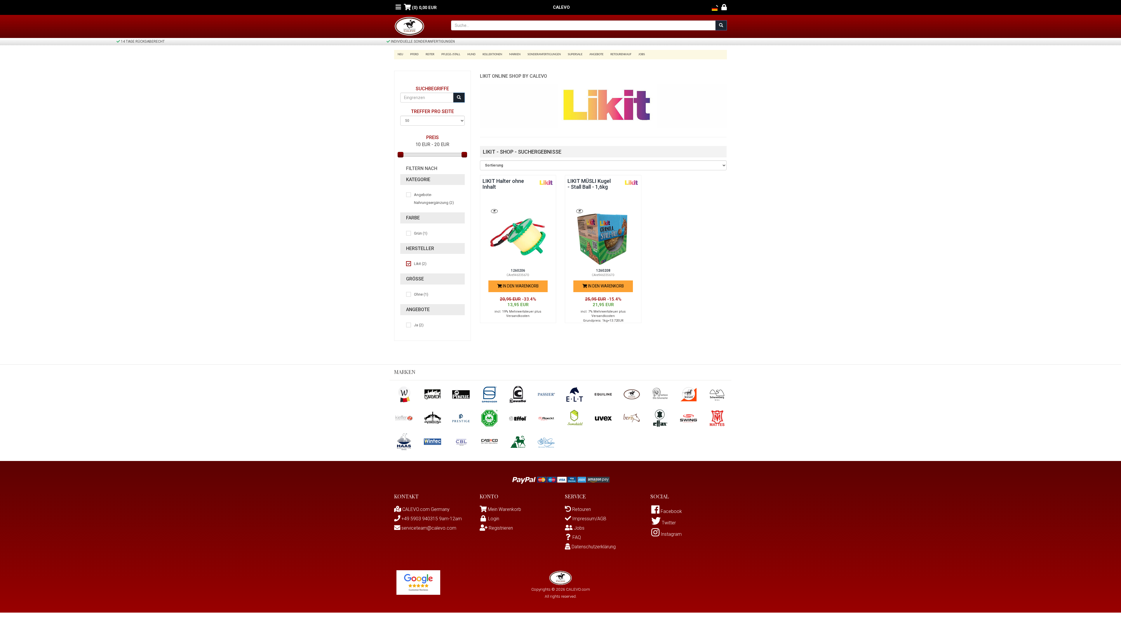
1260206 (518, 270)
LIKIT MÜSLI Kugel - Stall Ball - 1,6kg (589, 184)
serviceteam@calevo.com (428, 528)
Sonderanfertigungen (544, 54)
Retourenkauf (620, 54)
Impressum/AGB (588, 518)
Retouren (581, 509)
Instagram (670, 534)
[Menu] (398, 7)
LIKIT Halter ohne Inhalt (503, 184)
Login (493, 518)
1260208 (603, 270)
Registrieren (500, 528)
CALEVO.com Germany (425, 509)
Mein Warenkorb (504, 509)
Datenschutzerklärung (593, 546)
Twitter (668, 523)
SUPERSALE (575, 54)
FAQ (576, 537)
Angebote (596, 54)
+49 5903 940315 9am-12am (431, 518)
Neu (400, 54)
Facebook (670, 511)
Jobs (641, 54)
